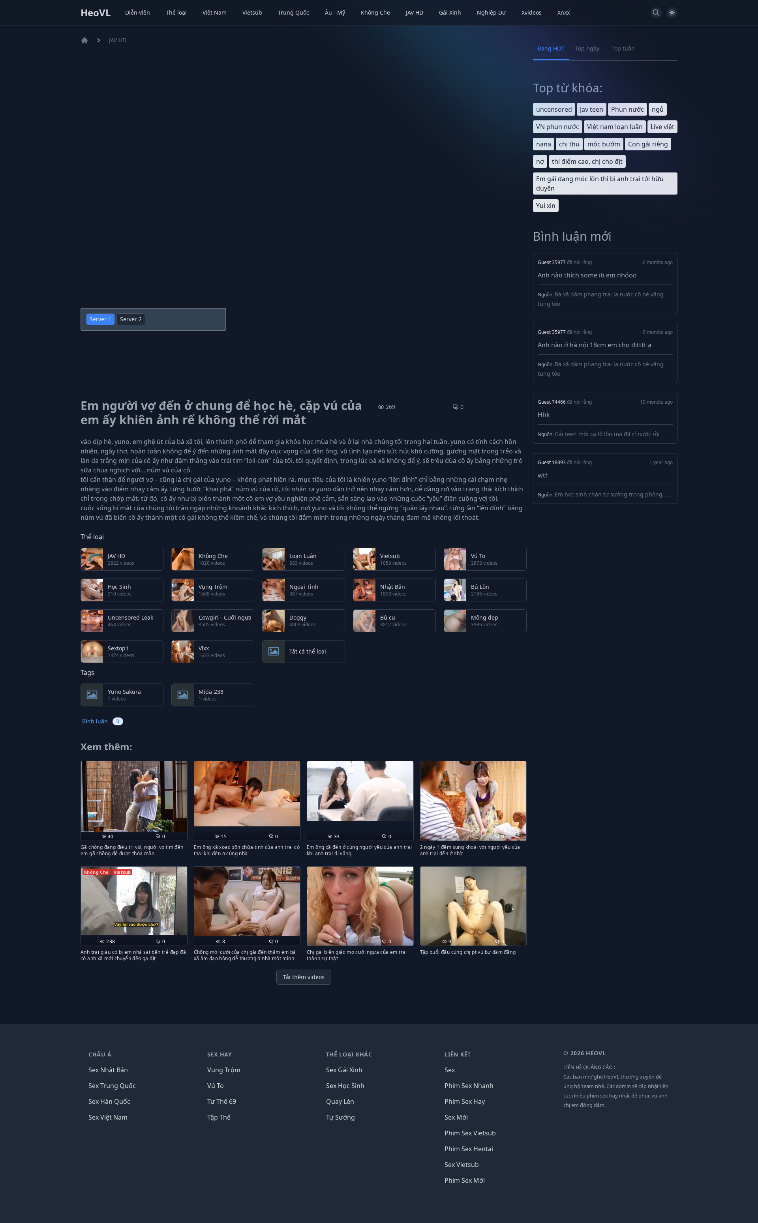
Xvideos (532, 12)
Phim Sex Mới (465, 1180)
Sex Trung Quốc (112, 1085)
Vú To (215, 1085)
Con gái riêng (648, 144)
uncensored (554, 109)
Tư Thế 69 (221, 1101)
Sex (450, 1070)
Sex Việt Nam (108, 1117)
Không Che (375, 12)
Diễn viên (137, 12)
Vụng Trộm (223, 1070)
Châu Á (100, 1054)
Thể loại (176, 12)
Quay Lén (340, 1101)
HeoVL (96, 12)
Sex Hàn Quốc (109, 1101)
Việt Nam (215, 12)
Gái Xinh (450, 12)
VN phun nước (557, 126)
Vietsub (252, 12)
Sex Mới (456, 1117)
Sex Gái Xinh (344, 1070)
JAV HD (414, 12)
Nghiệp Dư (491, 12)
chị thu (569, 144)
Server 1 (100, 319)
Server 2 (131, 319)
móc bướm (603, 144)
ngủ (658, 109)
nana (543, 144)
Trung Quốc (293, 12)
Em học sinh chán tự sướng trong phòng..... (612, 494)
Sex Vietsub (462, 1164)
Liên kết (458, 1054)
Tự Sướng (340, 1117)
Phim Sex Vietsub (470, 1133)
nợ (540, 161)
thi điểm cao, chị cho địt (587, 161)
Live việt (662, 126)
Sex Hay (219, 1054)
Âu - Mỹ (335, 12)
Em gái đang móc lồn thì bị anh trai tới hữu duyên (600, 183)
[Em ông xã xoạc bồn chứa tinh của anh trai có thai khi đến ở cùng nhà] (247, 794)
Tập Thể (219, 1117)
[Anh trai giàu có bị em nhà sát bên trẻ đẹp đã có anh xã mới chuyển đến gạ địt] (134, 901)
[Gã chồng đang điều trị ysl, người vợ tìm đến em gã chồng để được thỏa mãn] (134, 796)
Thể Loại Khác (349, 1054)
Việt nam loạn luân (615, 126)
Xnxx (563, 12)
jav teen (591, 109)
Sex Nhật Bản (108, 1070)
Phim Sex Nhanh (469, 1085)
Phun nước (627, 109)
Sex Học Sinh (345, 1085)
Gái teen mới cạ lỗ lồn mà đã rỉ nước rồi (607, 434)
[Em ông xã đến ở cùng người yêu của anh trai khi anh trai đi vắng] (360, 791)
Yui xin (545, 205)
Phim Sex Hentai (469, 1148)
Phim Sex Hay (465, 1101)
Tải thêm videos (304, 977)
